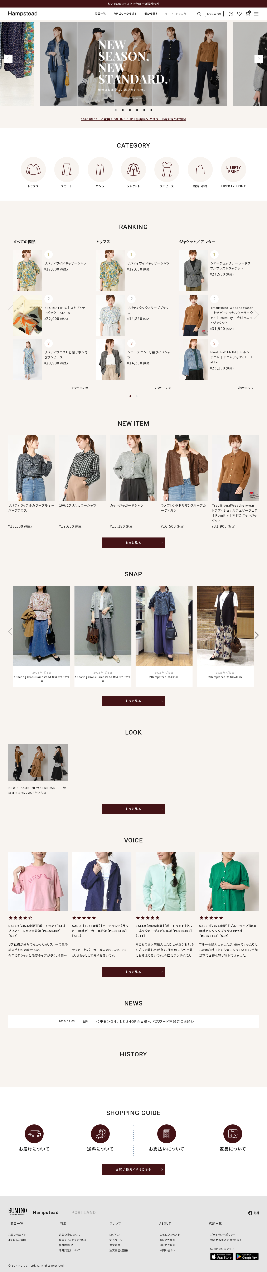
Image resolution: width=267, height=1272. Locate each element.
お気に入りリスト (170, 1235)
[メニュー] (256, 13)
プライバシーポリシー (223, 1235)
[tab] (116, 110)
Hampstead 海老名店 (165, 677)
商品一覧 (100, 13)
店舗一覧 (215, 1223)
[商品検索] (214, 14)
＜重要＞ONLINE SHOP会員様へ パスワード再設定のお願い (133, 119)
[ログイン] (230, 13)
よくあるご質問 (17, 1240)
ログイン (114, 1235)
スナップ (115, 1223)
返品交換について (69, 1235)
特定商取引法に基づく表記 (226, 1240)
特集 (63, 1223)
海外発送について (69, 1250)
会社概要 (64, 1245)
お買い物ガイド (17, 1235)
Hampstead (46, 1212)
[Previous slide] (12, 309)
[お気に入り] (239, 13)
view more (80, 387)
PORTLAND (84, 1212)
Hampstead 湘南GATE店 (226, 677)
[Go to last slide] (8, 59)
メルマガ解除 (167, 1245)
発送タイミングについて (73, 1240)
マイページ (116, 1240)
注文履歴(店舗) (118, 1250)
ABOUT (165, 1223)
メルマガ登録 (167, 1240)
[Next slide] (258, 59)
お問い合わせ (168, 1250)
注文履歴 (114, 1245)
